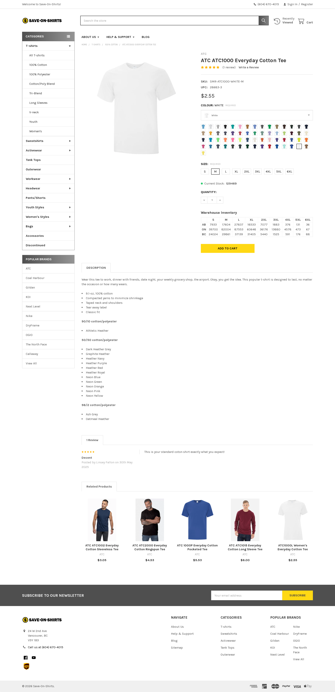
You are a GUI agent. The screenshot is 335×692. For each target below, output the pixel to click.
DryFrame (32, 325)
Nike (29, 316)
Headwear (33, 188)
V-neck (34, 112)
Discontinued (35, 245)
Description (96, 268)
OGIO (29, 335)
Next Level (33, 306)
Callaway (32, 354)
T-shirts (32, 46)
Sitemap (177, 647)
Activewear (34, 150)
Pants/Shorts (36, 198)
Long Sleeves (38, 103)
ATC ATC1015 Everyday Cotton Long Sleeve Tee (245, 547)
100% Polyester (39, 74)
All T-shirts (37, 55)
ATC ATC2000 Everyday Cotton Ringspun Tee (149, 547)
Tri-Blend (35, 93)
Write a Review (249, 67)
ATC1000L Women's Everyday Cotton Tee (293, 547)
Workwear (33, 179)
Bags (29, 226)
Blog (145, 37)
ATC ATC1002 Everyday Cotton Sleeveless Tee (102, 547)
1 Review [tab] (92, 440)
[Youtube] (33, 657)
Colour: (218, 105)
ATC (28, 268)
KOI (28, 297)
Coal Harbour (35, 278)
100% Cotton (38, 65)
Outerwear (33, 169)
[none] (138, 108)
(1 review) (229, 67)
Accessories (35, 236)
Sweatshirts (34, 141)
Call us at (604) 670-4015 (45, 647)
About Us (88, 37)
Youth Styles (35, 207)
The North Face (36, 344)
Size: (211, 164)
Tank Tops (33, 160)
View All (31, 363)
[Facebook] (25, 657)
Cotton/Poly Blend (42, 84)
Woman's (35, 131)
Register (307, 4)
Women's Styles (37, 217)
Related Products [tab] (99, 486)
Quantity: (209, 192)
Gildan (30, 287)
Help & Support (118, 37)
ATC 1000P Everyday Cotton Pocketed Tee (197, 547)
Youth (33, 122)
